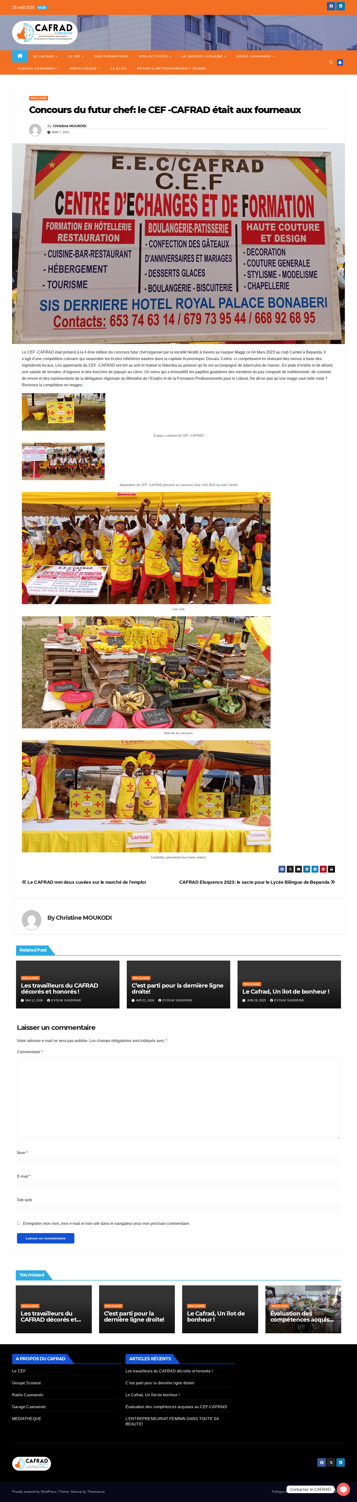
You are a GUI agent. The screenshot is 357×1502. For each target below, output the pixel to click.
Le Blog (118, 68)
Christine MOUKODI (69, 126)
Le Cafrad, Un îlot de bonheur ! (285, 991)
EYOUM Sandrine (66, 1000)
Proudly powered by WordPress (34, 1491)
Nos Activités (154, 56)
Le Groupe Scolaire (203, 56)
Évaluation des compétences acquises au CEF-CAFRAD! (303, 1319)
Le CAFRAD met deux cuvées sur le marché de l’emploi (86, 882)
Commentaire (30, 1052)
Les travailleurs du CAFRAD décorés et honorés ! (59, 988)
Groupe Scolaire (26, 1383)
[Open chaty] (343, 1489)
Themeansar (95, 1491)
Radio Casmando (254, 56)
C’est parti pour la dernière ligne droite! (177, 988)
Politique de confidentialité (290, 1491)
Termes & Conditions (328, 1491)
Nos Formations (111, 56)
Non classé (39, 98)
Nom (22, 1153)
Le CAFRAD (44, 56)
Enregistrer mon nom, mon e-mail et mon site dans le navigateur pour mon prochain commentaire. (106, 1223)
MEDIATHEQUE (26, 1419)
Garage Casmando (37, 68)
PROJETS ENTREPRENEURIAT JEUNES (171, 68)
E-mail (24, 1176)
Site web (24, 1200)
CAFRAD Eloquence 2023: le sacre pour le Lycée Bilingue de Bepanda (255, 882)
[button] (331, 62)
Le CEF (75, 56)
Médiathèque (83, 68)
